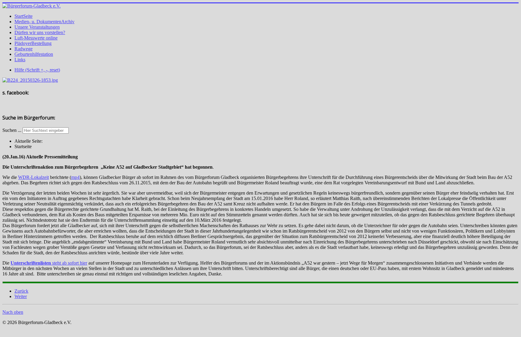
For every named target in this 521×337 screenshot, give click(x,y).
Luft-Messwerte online (36, 37)
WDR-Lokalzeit (33, 177)
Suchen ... (11, 130)
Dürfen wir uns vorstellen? (39, 32)
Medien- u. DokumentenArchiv (44, 21)
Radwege (23, 48)
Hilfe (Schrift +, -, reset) (37, 69)
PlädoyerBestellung (33, 43)
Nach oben (12, 312)
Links (19, 59)
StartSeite (23, 16)
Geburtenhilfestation (33, 54)
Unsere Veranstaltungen (37, 27)
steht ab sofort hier (49, 262)
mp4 (75, 177)
